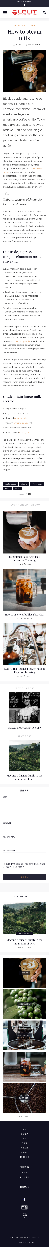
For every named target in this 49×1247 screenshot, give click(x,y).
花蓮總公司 (24, 1172)
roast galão (24, 432)
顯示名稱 (7, 823)
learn (32, 25)
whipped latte (20, 418)
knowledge (20, 25)
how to (24, 484)
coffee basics (11, 484)
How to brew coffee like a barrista (24, 614)
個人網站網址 (9, 851)
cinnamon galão (21, 423)
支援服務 (24, 1148)
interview (24, 933)
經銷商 (24, 1143)
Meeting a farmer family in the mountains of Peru (24, 777)
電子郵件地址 (9, 837)
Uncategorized (24, 1116)
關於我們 (24, 1134)
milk (17, 488)
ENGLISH (24, 1157)
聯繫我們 (24, 1152)
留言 (5, 797)
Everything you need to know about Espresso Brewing (24, 670)
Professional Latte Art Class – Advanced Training (24, 558)
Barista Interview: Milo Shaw (24, 727)
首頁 (24, 1129)
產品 (24, 1139)
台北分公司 (24, 1177)
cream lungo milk (22, 341)
